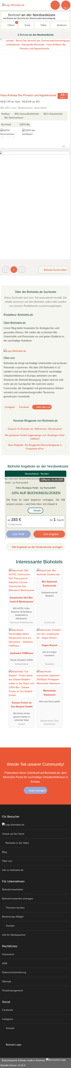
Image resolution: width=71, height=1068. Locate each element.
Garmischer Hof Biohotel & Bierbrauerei (21, 599)
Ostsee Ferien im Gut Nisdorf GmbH (21, 704)
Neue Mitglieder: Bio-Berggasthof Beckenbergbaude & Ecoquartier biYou (35, 447)
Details (37, 510)
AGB (4, 963)
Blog (4, 852)
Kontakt (9, 925)
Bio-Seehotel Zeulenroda (49, 583)
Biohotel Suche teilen (55, 269)
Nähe (43, 25)
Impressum (8, 954)
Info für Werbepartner (14, 934)
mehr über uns (43, 407)
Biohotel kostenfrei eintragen (17, 898)
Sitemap (6, 981)
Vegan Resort (49, 645)
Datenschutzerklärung (14, 972)
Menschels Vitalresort (49, 692)
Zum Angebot (50, 534)
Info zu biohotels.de (12, 870)
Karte (27, 25)
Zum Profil (18, 534)
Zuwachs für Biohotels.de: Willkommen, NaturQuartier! (35, 429)
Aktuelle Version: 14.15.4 (12, 1065)
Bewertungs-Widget (12, 916)
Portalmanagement (12, 990)
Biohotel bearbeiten (12, 889)
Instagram (10, 407)
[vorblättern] (61, 65)
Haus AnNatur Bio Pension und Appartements (28, 95)
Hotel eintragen (37, 790)
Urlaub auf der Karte (13, 833)
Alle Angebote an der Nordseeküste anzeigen (36, 547)
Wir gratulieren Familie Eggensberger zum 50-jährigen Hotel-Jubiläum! (35, 437)
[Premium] (64, 565)
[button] (6, 269)
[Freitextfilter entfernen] (55, 5)
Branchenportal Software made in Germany (23, 1060)
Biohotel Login (13, 1044)
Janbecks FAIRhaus (21, 653)
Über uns (7, 861)
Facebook (24, 407)
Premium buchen (15, 907)
